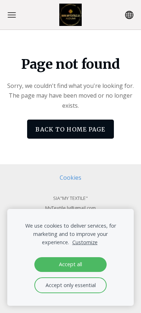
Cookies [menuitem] (70, 178)
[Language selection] (129, 15)
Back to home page (70, 129)
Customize (85, 242)
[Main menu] (12, 15)
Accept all (70, 264)
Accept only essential (71, 285)
